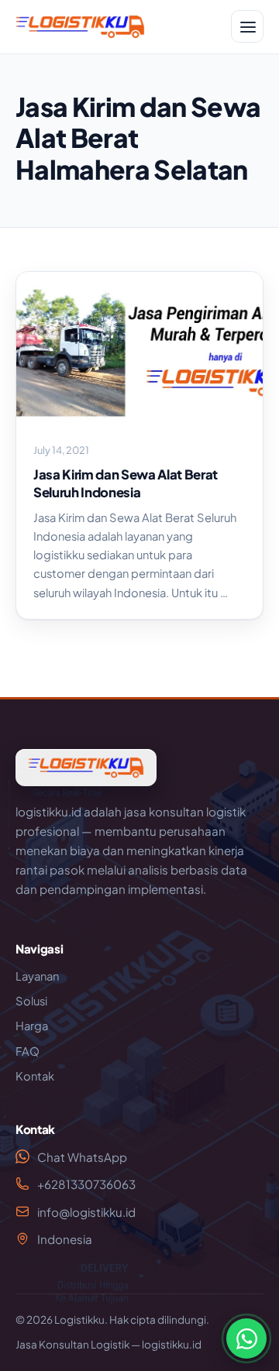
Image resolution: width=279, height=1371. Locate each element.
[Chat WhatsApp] (246, 1338)
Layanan (37, 976)
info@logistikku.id (86, 1211)
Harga (32, 1026)
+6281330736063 (86, 1184)
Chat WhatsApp (82, 1156)
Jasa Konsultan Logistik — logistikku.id (109, 1344)
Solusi (31, 1001)
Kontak (35, 1076)
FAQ (28, 1051)
